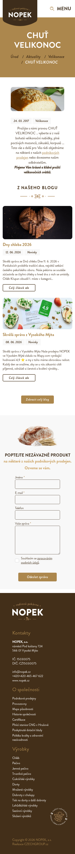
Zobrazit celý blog (37, 399)
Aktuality (33, 57)
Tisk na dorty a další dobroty (29, 800)
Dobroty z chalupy (23, 795)
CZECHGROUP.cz (36, 844)
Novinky (32, 252)
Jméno (20, 477)
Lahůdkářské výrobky (25, 805)
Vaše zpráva (23, 523)
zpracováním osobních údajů (36, 560)
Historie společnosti (24, 714)
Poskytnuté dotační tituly (27, 730)
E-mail (19, 493)
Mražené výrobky (22, 789)
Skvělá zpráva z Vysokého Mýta (28, 335)
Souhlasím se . (36, 560)
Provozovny (19, 704)
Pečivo (16, 763)
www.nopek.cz (20, 680)
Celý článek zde (19, 288)
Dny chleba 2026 (17, 245)
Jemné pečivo (20, 768)
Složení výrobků (21, 816)
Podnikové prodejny (24, 698)
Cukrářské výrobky (23, 779)
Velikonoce (56, 57)
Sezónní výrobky (22, 811)
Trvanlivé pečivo (21, 773)
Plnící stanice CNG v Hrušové (30, 725)
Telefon (19, 508)
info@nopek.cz (21, 671)
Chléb (15, 758)
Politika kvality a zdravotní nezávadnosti (27, 737)
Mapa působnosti (22, 709)
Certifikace (18, 719)
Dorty (15, 784)
